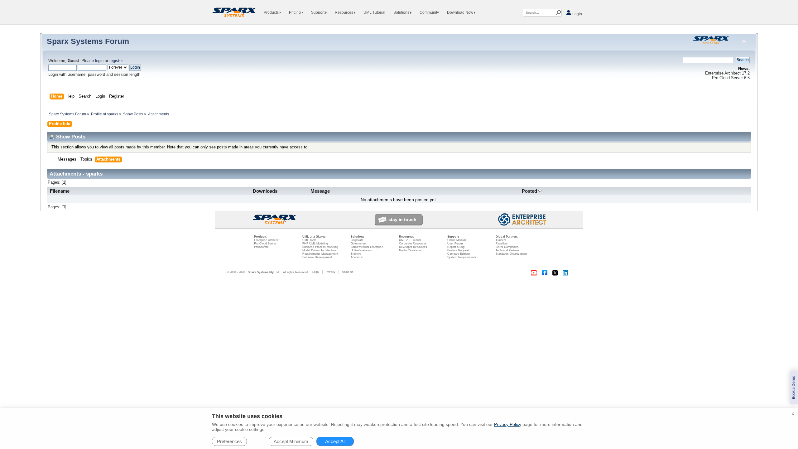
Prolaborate (261, 247)
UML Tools (309, 240)
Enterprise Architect (267, 240)
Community (429, 12)
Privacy (330, 271)
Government (359, 243)
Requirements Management (320, 253)
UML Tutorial (374, 12)
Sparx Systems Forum (88, 41)
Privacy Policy (507, 424)
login (99, 61)
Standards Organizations (511, 253)
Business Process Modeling (320, 247)
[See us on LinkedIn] (566, 273)
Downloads (265, 191)
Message (320, 191)
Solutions (401, 12)
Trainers (356, 253)
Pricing (295, 12)
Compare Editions (458, 253)
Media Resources (410, 250)
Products (272, 12)
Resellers (502, 243)
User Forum (455, 243)
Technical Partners (508, 250)
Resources (344, 12)
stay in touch (402, 219)
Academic (357, 257)
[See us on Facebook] (544, 273)
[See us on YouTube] (534, 273)
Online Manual (456, 240)
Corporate (357, 240)
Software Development (317, 257)
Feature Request (458, 250)
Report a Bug (455, 247)
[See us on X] (555, 273)
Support (318, 12)
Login (576, 14)
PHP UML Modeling (315, 243)
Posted (530, 191)
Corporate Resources (413, 243)
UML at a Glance (313, 236)
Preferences (229, 441)
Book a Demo (793, 387)
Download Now (460, 12)
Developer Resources (413, 247)
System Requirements (461, 257)
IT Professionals (361, 250)
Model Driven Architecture (319, 250)
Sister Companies (507, 247)
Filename (60, 191)
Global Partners (507, 236)
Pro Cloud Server (265, 243)
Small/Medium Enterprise (367, 247)
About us (347, 271)
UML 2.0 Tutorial (410, 240)
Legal (315, 271)
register (116, 61)
